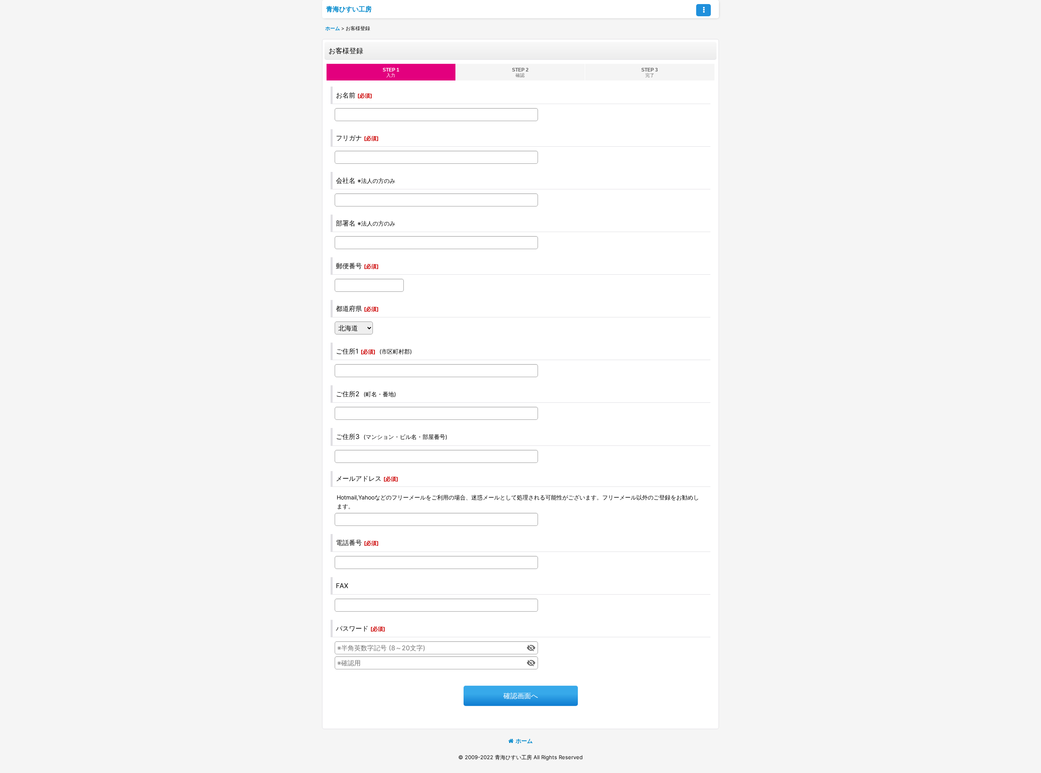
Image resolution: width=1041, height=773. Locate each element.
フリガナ (349, 138)
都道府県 (349, 308)
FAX (342, 586)
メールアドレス (358, 478)
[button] (703, 10)
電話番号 (349, 542)
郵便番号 (349, 266)
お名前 (345, 95)
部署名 (345, 223)
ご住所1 (347, 351)
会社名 (345, 180)
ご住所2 (347, 394)
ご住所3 (347, 436)
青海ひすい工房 (349, 9)
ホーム (524, 740)
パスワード (352, 628)
